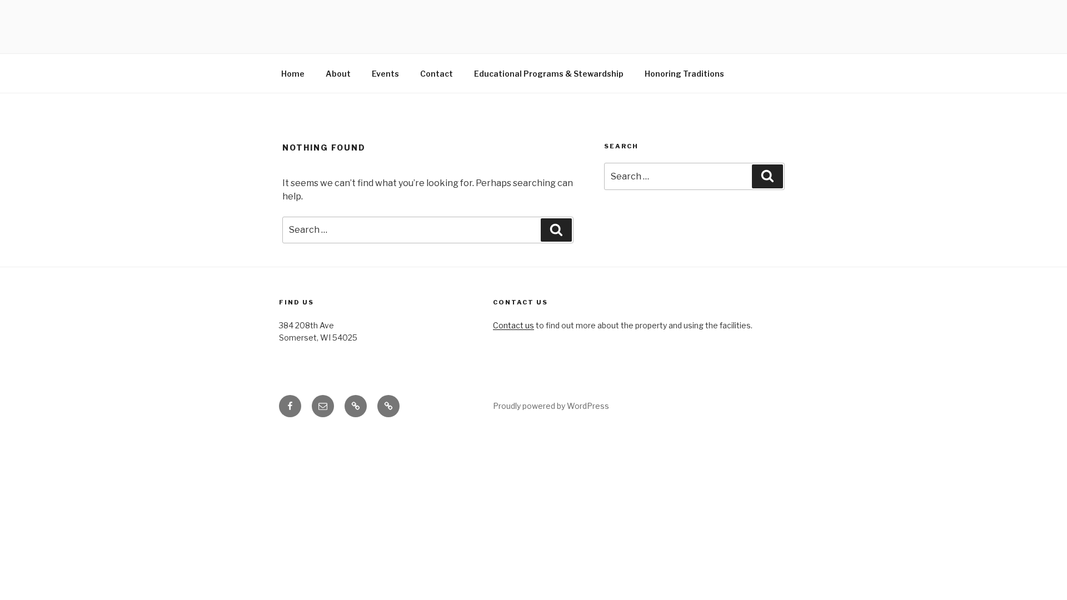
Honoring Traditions (684, 73)
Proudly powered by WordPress (551, 406)
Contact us (513, 325)
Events (385, 73)
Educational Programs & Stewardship (549, 73)
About (338, 73)
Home (293, 73)
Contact (436, 73)
